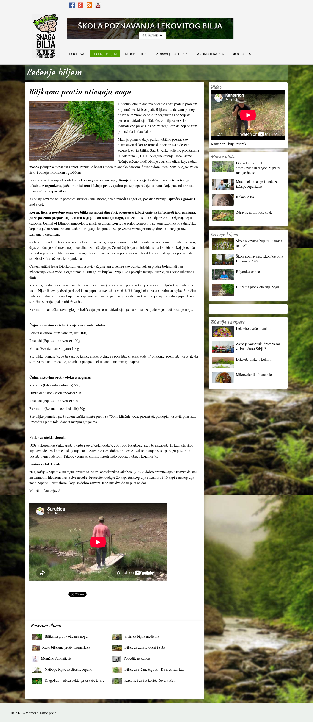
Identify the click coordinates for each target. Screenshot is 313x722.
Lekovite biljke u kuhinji (253, 359)
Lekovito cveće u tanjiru (253, 328)
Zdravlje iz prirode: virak (254, 212)
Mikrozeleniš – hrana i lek (255, 374)
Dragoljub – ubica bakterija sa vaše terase (74, 680)
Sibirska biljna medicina (141, 636)
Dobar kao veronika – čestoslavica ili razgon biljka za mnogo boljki (258, 168)
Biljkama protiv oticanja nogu (66, 636)
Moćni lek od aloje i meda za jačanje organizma (257, 184)
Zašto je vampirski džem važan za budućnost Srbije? (258, 346)
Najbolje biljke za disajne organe (68, 669)
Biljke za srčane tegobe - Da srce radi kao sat (154, 670)
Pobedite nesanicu (137, 658)
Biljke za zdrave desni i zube (145, 647)
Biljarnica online (248, 271)
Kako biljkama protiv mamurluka (66, 647)
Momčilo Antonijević (56, 658)
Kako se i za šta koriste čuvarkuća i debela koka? (149, 681)
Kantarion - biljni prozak (228, 143)
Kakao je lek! (245, 196)
